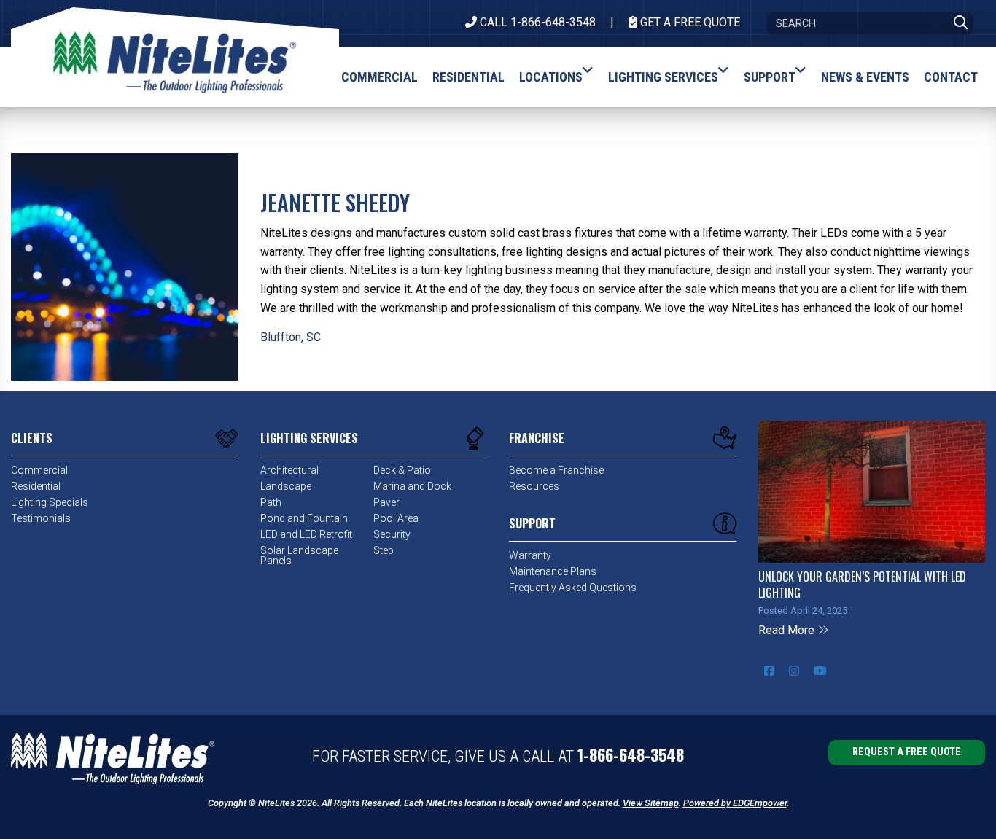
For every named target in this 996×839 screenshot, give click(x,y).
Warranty (530, 555)
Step (383, 550)
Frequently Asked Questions (573, 587)
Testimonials (41, 518)
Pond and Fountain (304, 518)
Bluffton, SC (290, 337)
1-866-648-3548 (630, 754)
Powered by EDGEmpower (735, 802)
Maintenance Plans (552, 571)
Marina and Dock (412, 486)
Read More (787, 630)
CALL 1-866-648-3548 (536, 22)
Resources (534, 486)
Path (270, 502)
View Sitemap (651, 802)
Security (392, 534)
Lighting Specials (49, 502)
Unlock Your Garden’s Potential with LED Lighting (862, 584)
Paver (386, 502)
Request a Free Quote (906, 752)
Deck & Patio (402, 470)
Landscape (285, 486)
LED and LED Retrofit (306, 534)
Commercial (39, 470)
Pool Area (396, 518)
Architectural (289, 470)
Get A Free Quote (688, 22)
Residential (36, 486)
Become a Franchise (556, 470)
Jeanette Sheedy (335, 202)
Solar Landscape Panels (299, 555)
